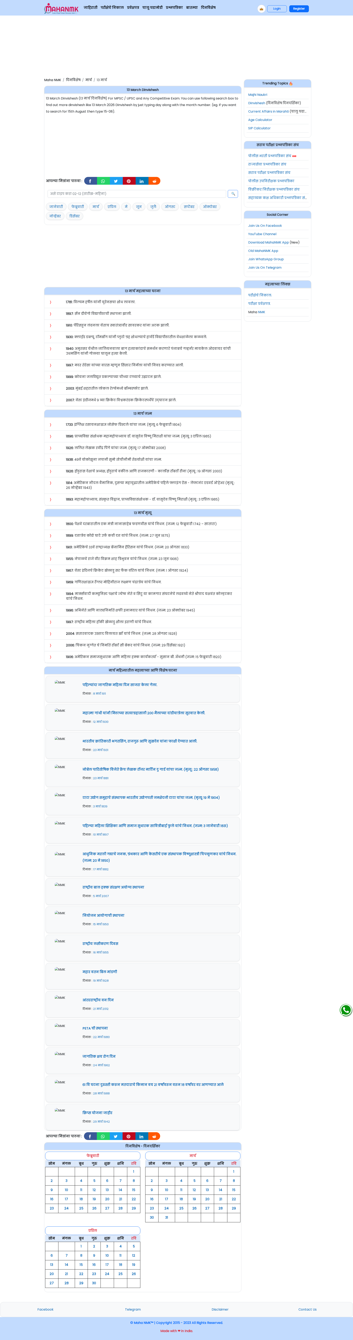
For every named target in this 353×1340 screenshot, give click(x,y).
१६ (51, 1199)
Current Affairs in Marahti (268, 111)
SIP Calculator (259, 128)
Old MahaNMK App (263, 250)
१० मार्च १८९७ (101, 835)
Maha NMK (52, 80)
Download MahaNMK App (268, 242)
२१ (120, 1199)
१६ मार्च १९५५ (101, 952)
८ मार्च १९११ (99, 694)
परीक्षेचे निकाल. (260, 295)
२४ (66, 1208)
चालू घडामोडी (152, 7)
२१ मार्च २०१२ (101, 1009)
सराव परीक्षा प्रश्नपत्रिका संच (269, 172)
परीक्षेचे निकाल (112, 7)
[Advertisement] (176, 45)
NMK (261, 312)
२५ (81, 1208)
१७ (66, 1199)
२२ (134, 1199)
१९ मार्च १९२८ (101, 981)
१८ (81, 1199)
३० (152, 1217)
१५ (133, 1190)
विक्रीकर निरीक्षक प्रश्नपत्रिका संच (274, 189)
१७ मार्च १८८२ (101, 869)
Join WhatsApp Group (266, 259)
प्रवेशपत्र (133, 7)
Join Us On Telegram (265, 267)
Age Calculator (260, 119)
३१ (166, 1217)
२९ (134, 1208)
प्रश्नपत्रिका (174, 7)
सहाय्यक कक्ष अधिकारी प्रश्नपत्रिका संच (278, 198)
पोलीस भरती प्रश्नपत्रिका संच (269, 156)
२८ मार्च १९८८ (101, 1093)
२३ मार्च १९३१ (100, 750)
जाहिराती (90, 7)
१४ (120, 1190)
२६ (94, 1208)
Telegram (133, 1309)
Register (299, 9)
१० (66, 1190)
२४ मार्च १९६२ (101, 1065)
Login (277, 9)
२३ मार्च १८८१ (100, 778)
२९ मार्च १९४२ (101, 1122)
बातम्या (192, 7)
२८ (120, 1208)
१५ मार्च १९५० (101, 924)
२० (107, 1199)
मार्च (88, 80)
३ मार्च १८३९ (100, 806)
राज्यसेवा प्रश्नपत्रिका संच (267, 164)
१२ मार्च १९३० (100, 722)
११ (81, 1190)
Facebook (45, 1309)
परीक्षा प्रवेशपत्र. (259, 303)
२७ (107, 1208)
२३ (52, 1208)
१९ (94, 1199)
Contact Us (307, 1309)
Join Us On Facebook (265, 225)
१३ (107, 1190)
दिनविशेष (208, 7)
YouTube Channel (262, 234)
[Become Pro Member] (261, 9)
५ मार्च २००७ (101, 896)
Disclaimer (220, 1309)
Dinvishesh (256, 103)
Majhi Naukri (257, 94)
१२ (94, 1190)
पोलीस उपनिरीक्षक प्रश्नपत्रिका (271, 181)
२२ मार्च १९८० (101, 1037)
